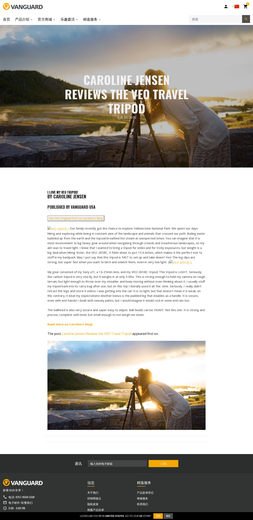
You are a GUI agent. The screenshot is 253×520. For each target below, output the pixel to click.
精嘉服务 (90, 19)
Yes (158, 516)
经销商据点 (94, 498)
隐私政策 (92, 504)
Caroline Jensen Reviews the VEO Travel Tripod (96, 333)
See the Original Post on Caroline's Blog (76, 218)
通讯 (78, 463)
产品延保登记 (145, 492)
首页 (6, 19)
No (168, 516)
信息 (90, 482)
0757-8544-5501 (25, 497)
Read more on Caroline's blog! (70, 324)
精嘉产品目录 (95, 510)
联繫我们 (26, 502)
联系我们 (142, 504)
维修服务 (142, 498)
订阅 (163, 463)
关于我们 (92, 492)
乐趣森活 (68, 19)
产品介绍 (22, 19)
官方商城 (45, 19)
